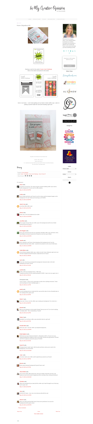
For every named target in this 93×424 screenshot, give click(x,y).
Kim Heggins (23, 230)
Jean (21, 391)
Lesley (21, 194)
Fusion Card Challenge (46, 69)
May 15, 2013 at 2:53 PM (25, 294)
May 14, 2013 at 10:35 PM (25, 226)
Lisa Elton (22, 220)
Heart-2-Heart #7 (42, 173)
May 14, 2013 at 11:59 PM (25, 245)
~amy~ (21, 355)
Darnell (21, 307)
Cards (22, 173)
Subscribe (69, 65)
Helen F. (22, 299)
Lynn (21, 260)
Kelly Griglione (23, 334)
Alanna (21, 212)
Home (29, 19)
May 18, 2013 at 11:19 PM (25, 395)
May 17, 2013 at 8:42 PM (25, 386)
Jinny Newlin (23, 371)
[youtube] (73, 51)
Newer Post (19, 411)
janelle (21, 289)
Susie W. (22, 345)
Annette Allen (23, 325)
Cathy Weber (23, 250)
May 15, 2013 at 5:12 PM (25, 312)
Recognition (51, 19)
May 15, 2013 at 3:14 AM (25, 265)
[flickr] (71, 51)
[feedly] (75, 51)
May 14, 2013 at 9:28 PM (25, 199)
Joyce (21, 184)
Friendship (26, 173)
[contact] (69, 53)
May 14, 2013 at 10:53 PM (25, 236)
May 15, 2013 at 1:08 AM (25, 255)
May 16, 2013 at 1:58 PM (25, 358)
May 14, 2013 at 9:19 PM (25, 189)
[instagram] (64, 51)
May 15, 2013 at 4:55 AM (25, 275)
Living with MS (61, 19)
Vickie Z (22, 317)
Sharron (22, 399)
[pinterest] (68, 51)
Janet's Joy (22, 204)
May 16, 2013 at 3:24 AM (25, 340)
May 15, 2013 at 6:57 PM (25, 321)
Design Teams (37, 19)
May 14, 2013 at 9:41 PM (25, 208)
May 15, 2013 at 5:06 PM (25, 303)
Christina (22, 381)
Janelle (21, 240)
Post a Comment (22, 407)
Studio (44, 19)
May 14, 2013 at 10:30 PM (25, 216)
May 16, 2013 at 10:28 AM (25, 350)
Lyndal (21, 269)
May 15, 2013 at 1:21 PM (25, 284)
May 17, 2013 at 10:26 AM (25, 377)
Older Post (58, 411)
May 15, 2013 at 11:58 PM (25, 329)
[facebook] (66, 51)
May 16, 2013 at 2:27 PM (25, 367)
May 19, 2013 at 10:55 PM (25, 404)
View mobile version (38, 413)
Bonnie (21, 363)
